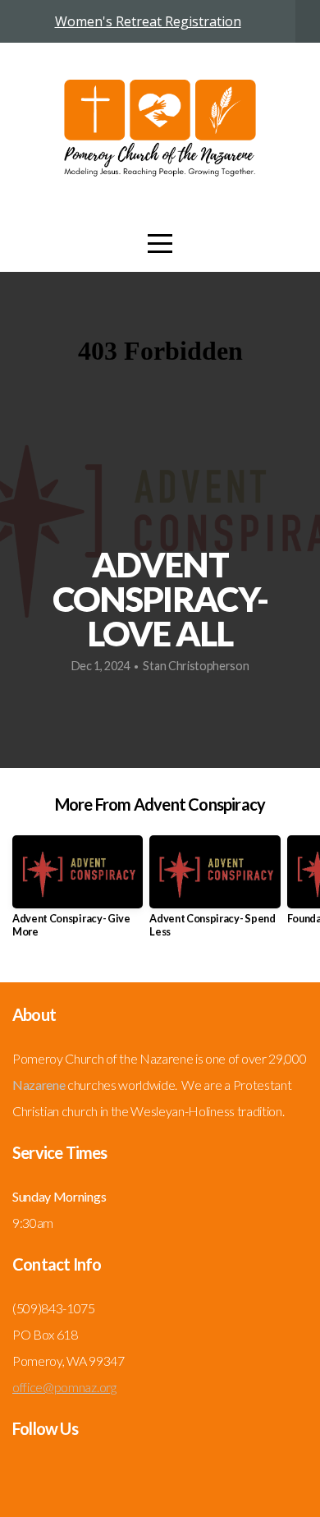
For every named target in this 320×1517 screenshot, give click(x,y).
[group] (77, 892)
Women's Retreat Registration (148, 21)
